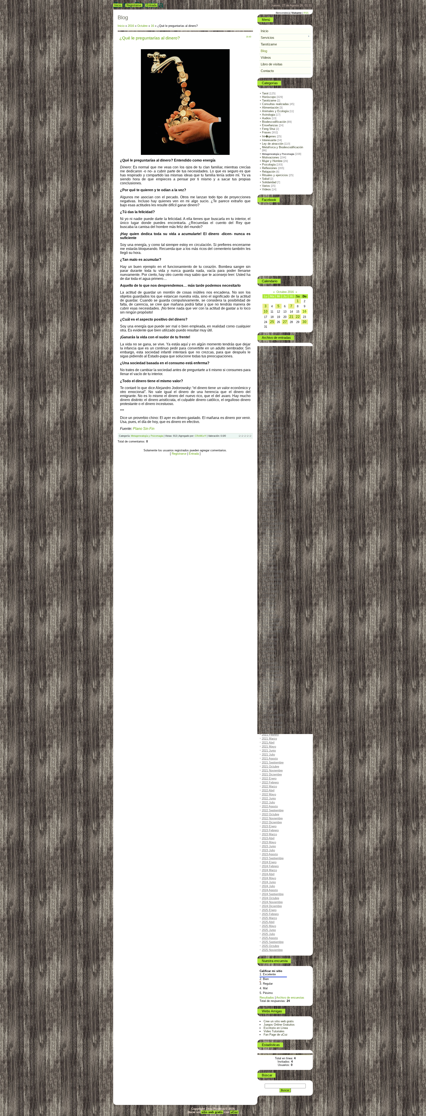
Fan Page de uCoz (276, 1034)
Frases (266, 132)
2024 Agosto (270, 890)
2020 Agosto (270, 710)
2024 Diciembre (272, 906)
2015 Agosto (270, 471)
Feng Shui (268, 128)
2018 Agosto (270, 615)
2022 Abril (268, 790)
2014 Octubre (270, 431)
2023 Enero (269, 826)
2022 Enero (269, 778)
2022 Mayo (269, 794)
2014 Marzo (269, 403)
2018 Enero (269, 587)
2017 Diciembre (272, 583)
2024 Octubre (270, 898)
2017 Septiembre (273, 571)
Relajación (268, 171)
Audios (266, 118)
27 (285, 322)
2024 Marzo (269, 870)
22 (298, 317)
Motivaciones (270, 157)
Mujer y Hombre (272, 161)
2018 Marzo (269, 595)
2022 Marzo (269, 786)
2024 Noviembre (272, 902)
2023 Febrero (270, 830)
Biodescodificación (274, 121)
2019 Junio (269, 654)
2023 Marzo (269, 834)
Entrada (151, 5)
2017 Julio (268, 563)
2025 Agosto (270, 938)
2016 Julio (268, 515)
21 (291, 317)
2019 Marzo (269, 643)
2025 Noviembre (272, 950)
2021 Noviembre (272, 770)
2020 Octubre (270, 718)
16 (152, 25)
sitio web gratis (212, 1112)
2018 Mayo (269, 603)
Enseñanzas (270, 125)
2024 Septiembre (273, 894)
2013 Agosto (270, 375)
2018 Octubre (270, 623)
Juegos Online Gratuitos (279, 1024)
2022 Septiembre (273, 810)
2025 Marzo (269, 918)
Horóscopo (269, 97)
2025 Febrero (270, 914)
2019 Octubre (270, 670)
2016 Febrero (270, 495)
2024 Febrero (270, 866)
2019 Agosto (270, 662)
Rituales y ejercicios (275, 175)
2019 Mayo (269, 650)
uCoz (234, 1112)
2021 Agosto (270, 758)
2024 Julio (268, 886)
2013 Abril (268, 359)
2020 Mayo (269, 698)
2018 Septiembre (273, 619)
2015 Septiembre (273, 475)
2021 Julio (268, 754)
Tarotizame (269, 100)
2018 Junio (269, 607)
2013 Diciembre (272, 391)
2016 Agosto (270, 519)
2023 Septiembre (273, 858)
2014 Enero (269, 395)
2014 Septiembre (273, 427)
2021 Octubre (270, 766)
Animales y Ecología (275, 111)
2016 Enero (269, 491)
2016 (131, 25)
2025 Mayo (269, 926)
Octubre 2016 (285, 292)
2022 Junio (269, 798)
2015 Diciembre (272, 487)
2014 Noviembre (272, 435)
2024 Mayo (269, 878)
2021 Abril (268, 742)
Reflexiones (269, 168)
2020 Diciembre (272, 726)
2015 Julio (268, 467)
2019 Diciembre (272, 678)
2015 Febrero (270, 447)
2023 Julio (268, 850)
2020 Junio (269, 702)
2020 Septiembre (273, 714)
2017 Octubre (270, 575)
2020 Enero (269, 682)
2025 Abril (268, 922)
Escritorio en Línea (276, 1028)
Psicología (269, 164)
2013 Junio (269, 367)
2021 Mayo (269, 746)
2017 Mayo (269, 555)
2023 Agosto (270, 854)
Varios (266, 185)
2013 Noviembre (272, 387)
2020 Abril (268, 694)
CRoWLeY (200, 435)
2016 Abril (268, 503)
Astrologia (268, 114)
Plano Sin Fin (143, 428)
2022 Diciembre (272, 822)
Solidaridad (269, 182)
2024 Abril (268, 874)
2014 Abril (268, 407)
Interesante (269, 140)
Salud (265, 178)
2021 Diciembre (272, 774)
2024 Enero (269, 862)
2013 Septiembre (273, 379)
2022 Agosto (270, 806)
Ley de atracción (272, 143)
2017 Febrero (270, 543)
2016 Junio (269, 511)
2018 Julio (268, 611)
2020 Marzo (269, 690)
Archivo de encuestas (290, 997)
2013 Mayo (269, 363)
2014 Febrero (270, 399)
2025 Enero (269, 910)
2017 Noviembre (272, 579)
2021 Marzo (269, 738)
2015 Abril (268, 455)
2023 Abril (268, 838)
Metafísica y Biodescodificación (282, 147)
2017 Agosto (270, 567)
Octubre (142, 25)
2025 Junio (269, 930)
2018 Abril (268, 599)
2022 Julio (268, 802)
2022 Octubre (270, 814)
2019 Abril (268, 647)
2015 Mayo (269, 459)
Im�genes (269, 136)
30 (304, 322)
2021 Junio (269, 750)
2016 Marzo (269, 499)
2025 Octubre (270, 946)
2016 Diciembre (272, 535)
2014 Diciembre (272, 439)
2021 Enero (269, 730)
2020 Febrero (270, 686)
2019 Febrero (270, 639)
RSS (306, 13)
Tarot (265, 93)
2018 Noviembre (272, 627)
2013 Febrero (270, 351)
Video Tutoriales (274, 1031)
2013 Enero (269, 347)
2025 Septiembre (273, 942)
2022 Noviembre (272, 818)
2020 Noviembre (272, 722)
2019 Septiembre (273, 666)
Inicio (117, 5)
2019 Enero (269, 635)
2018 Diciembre (272, 631)
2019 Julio (268, 658)
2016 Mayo (269, 507)
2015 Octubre (270, 479)
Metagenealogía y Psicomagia (147, 435)
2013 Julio (268, 371)
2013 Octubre (270, 383)
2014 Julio (268, 419)
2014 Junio (269, 415)
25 (272, 322)
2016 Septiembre (273, 523)
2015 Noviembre (272, 483)
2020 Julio (268, 706)
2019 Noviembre (272, 674)
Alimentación (270, 107)
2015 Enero (269, 443)
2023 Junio (269, 846)
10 (266, 311)
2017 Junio (269, 559)
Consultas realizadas (275, 104)
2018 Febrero (270, 591)
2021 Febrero (270, 734)
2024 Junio (269, 882)
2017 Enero (269, 539)
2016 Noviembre (272, 531)
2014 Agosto (270, 423)
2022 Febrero (270, 782)
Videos (266, 189)
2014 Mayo (269, 411)
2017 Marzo (269, 547)
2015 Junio (269, 463)
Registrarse (133, 5)
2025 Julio (268, 934)
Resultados (267, 997)
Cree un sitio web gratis (279, 1021)
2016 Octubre (270, 527)
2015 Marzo (269, 451)
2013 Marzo (269, 355)
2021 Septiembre (273, 762)
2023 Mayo (269, 842)
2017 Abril (268, 551)
